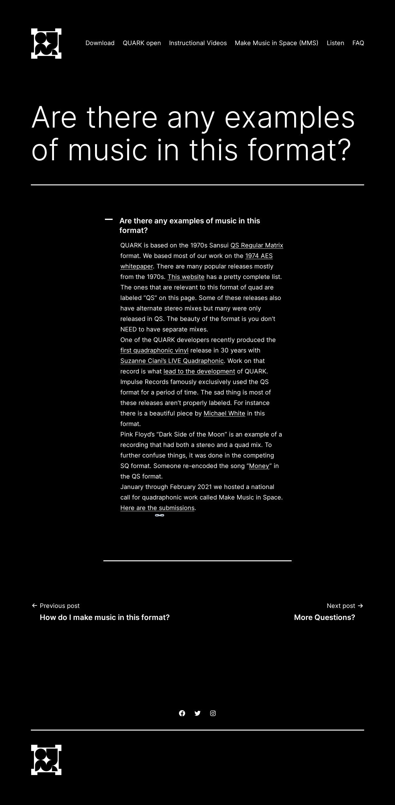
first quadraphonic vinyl (154, 350)
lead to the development (199, 371)
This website (186, 276)
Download (99, 43)
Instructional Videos (198, 43)
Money (259, 466)
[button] (197, 225)
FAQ (358, 43)
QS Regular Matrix (257, 245)
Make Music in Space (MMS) (276, 43)
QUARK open (142, 43)
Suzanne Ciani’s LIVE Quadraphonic (172, 361)
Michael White (224, 413)
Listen (335, 43)
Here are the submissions (157, 508)
